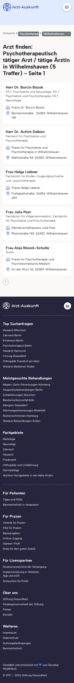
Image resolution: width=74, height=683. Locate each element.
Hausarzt (8, 454)
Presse (7, 609)
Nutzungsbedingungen (17, 643)
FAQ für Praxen (12, 528)
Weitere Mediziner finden (19, 366)
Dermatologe (11, 470)
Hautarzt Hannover (14, 350)
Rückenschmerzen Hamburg (20, 415)
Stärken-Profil (11, 543)
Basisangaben (11, 533)
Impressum (10, 632)
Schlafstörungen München (19, 395)
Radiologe (9, 439)
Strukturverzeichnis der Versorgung (24, 566)
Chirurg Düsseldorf (14, 356)
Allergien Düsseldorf (15, 405)
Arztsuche (9, 33)
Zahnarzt (8, 449)
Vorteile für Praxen (14, 522)
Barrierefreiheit (12, 648)
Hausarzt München (14, 330)
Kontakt (7, 614)
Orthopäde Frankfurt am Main (21, 361)
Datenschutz (10, 637)
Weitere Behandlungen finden (21, 421)
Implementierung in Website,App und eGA (21, 573)
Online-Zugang (12, 538)
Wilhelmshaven (54, 34)
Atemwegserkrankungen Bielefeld (24, 410)
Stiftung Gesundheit (15, 599)
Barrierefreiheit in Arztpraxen (21, 504)
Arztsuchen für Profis (15, 581)
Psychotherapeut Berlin (17, 345)
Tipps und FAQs (12, 499)
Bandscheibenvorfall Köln (18, 400)
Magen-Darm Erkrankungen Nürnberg (26, 384)
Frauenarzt (9, 459)
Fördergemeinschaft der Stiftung (23, 604)
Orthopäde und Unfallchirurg (20, 465)
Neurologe (9, 444)
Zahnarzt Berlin (12, 335)
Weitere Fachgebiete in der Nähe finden (28, 475)
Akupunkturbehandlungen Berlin (23, 389)
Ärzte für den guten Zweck (19, 548)
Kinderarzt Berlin (13, 340)
